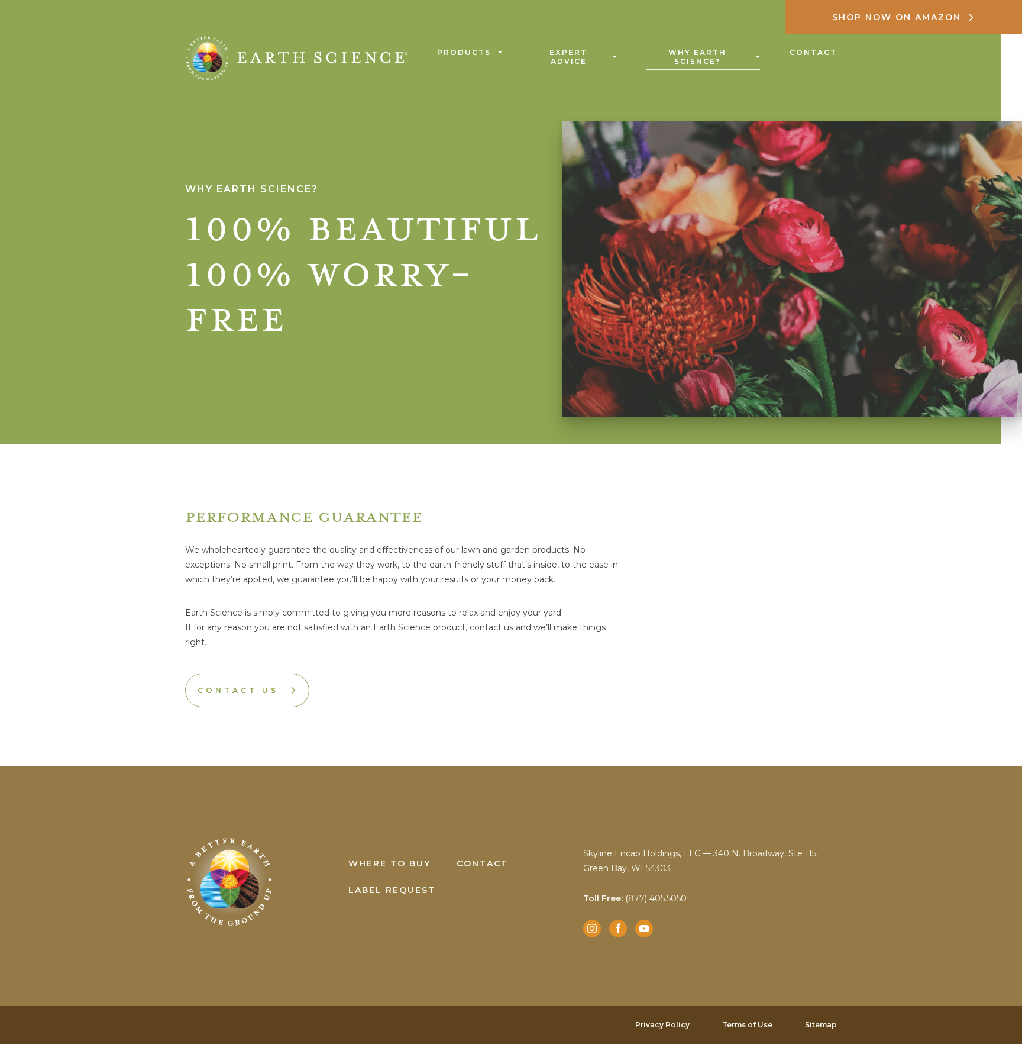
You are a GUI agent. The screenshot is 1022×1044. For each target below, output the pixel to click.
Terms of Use (747, 1024)
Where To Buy (389, 863)
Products (464, 52)
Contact (813, 52)
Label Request (391, 890)
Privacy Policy (662, 1024)
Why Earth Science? (697, 57)
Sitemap (821, 1024)
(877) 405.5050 (635, 898)
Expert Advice (568, 57)
